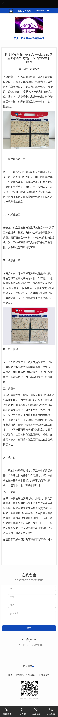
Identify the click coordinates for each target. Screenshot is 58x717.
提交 (29, 628)
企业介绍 (36, 714)
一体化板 (21, 714)
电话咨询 (7, 714)
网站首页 (50, 714)
